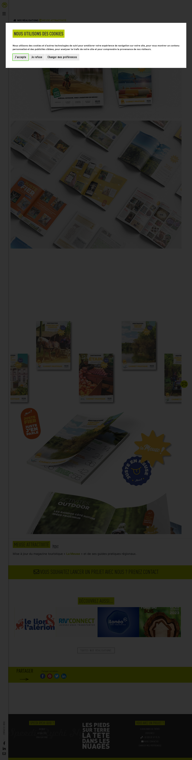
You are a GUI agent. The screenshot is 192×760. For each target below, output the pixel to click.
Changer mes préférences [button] (62, 57)
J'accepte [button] (20, 57)
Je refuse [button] (36, 57)
